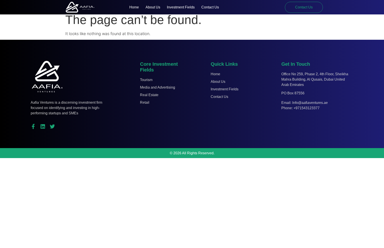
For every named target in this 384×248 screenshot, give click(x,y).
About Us (153, 7)
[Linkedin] (42, 126)
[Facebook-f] (33, 126)
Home (134, 7)
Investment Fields (181, 7)
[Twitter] (52, 126)
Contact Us (210, 7)
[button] (304, 7)
